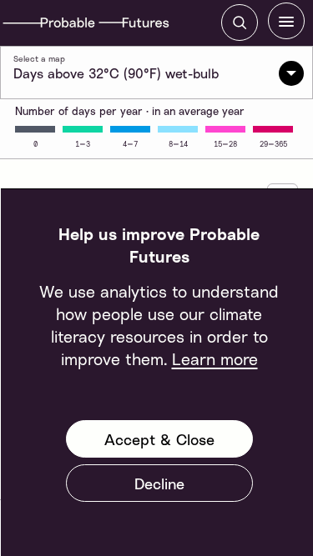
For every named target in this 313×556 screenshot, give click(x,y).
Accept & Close (158, 439)
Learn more (214, 358)
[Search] (239, 22)
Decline (159, 483)
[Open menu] (286, 21)
